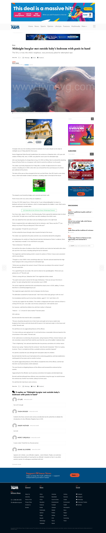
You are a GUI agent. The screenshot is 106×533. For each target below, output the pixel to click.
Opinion (50, 26)
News (37, 26)
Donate (80, 194)
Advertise (27, 497)
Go (91, 154)
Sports (43, 26)
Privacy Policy (28, 502)
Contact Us (28, 505)
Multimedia (75, 26)
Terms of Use (28, 499)
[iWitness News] (14, 487)
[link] (15, 27)
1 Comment (71, 224)
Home (30, 26)
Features (66, 26)
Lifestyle (58, 26)
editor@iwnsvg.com (17, 502)
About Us (27, 494)
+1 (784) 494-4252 (16, 500)
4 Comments (71, 215)
